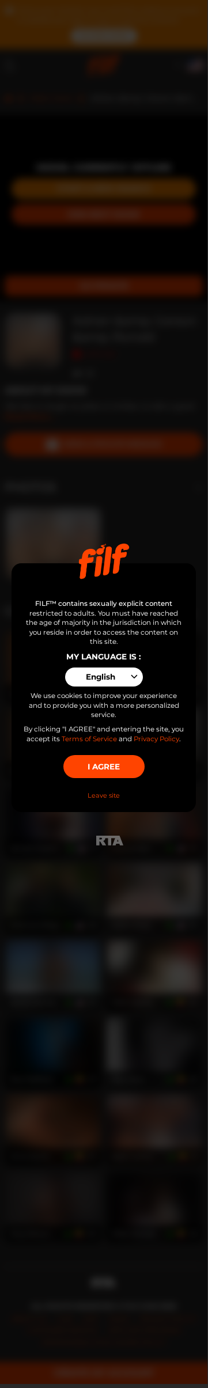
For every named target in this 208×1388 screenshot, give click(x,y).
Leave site (104, 795)
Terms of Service (89, 739)
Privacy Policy (156, 739)
